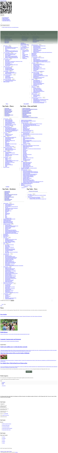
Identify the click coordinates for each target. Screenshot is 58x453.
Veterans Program (7, 65)
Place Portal (7, 156)
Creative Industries (23, 43)
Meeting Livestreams (8, 73)
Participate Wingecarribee (5, 425)
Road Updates (7, 245)
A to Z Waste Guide (8, 284)
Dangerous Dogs (7, 213)
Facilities (4, 136)
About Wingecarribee (8, 46)
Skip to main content (3, 0)
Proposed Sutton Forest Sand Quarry (28, 130)
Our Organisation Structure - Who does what (11, 47)
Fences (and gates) (7, 296)
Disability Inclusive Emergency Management (11, 233)
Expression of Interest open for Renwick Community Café (37, 198)
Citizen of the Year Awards (9, 134)
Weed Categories (35, 98)
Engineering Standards (26, 141)
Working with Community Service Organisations (12, 154)
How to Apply (7, 60)
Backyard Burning (7, 294)
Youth (6, 166)
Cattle (6, 212)
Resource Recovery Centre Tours (10, 288)
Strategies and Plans (8, 78)
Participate (4, 151)
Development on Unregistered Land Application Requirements (32, 148)
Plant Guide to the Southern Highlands (38, 77)
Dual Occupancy (25, 150)
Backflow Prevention (8, 267)
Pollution (32, 79)
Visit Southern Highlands (5, 426)
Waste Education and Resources (9, 264)
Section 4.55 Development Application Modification (30, 171)
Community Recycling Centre (9, 259)
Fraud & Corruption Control (9, 77)
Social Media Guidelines (8, 68)
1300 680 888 (6, 413)
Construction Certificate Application (28, 175)
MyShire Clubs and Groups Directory (10, 149)
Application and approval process (27, 51)
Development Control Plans (25, 134)
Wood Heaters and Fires (26, 160)
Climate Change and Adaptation (37, 90)
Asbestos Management (36, 80)
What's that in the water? (36, 95)
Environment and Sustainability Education (39, 68)
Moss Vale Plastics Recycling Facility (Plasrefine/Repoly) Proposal (32, 123)
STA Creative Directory (8, 123)
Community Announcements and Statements (34, 197)
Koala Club (35, 70)
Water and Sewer (5, 266)
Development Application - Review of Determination (30, 172)
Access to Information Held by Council (10, 53)
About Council (5, 45)
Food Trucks (25, 152)
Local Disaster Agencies (8, 131)
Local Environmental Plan (25, 168)
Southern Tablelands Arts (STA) (9, 122)
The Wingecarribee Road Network (10, 249)
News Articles (30, 194)
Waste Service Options (8, 255)
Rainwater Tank (25, 156)
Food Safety (7, 238)
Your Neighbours (5, 293)
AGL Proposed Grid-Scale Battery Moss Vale (29, 124)
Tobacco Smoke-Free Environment (10, 241)
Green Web (35, 58)
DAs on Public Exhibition (25, 121)
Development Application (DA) (27, 170)
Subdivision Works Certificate (27, 178)
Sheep (6, 217)
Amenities (23, 55)
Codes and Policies (8, 75)
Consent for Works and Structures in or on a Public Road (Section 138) (33, 181)
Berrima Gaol (25, 127)
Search (1, 300)
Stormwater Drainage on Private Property (29, 138)
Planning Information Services (27, 140)
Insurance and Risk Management (27, 56)
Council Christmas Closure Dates (8, 221)
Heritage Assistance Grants (27, 165)
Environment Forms (34, 55)
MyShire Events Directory (9, 148)
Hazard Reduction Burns (36, 46)
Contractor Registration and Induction (10, 80)
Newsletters (4, 438)
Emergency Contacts (8, 227)
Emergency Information (6, 224)
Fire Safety (24, 142)
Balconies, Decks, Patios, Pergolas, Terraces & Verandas (31, 145)
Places (7, 103)
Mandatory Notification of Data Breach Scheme (12, 57)
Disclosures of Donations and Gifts (10, 54)
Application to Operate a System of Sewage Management (31, 182)
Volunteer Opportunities (8, 155)
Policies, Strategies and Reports (7, 74)
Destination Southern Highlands (25, 44)
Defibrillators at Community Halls (10, 140)
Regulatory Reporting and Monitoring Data (11, 273)
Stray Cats (6, 207)
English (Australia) (10, 23)
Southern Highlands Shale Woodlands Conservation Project (41, 61)
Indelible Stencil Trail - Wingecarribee (10, 124)
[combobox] (5, 25)
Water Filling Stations (8, 274)
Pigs (5, 215)
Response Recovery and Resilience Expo (11, 130)
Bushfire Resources (36, 51)
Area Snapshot (24, 46)
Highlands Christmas (8, 158)
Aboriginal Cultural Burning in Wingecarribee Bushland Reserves (42, 52)
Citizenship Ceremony (8, 135)
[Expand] (10, 31)
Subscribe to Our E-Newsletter (9, 69)
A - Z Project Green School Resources (38, 71)
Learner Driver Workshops (9, 250)
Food (23, 52)
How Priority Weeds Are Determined (38, 102)
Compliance (7, 295)
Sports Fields (7, 144)
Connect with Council (6, 66)
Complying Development (26, 173)
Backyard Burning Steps (36, 81)
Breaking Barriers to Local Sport (9, 162)
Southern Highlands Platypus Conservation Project (40, 60)
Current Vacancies (7, 59)
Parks (6, 142)
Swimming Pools (7, 145)
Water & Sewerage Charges (9, 280)
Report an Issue (5, 236)
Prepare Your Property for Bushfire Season (39, 45)
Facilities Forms (7, 141)
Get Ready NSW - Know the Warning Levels (11, 225)
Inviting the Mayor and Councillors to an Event (12, 50)
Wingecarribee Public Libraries (9, 146)
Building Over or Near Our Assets (10, 268)
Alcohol (23, 53)
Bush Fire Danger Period (36, 47)
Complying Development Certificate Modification (30, 174)
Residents (7, 186)
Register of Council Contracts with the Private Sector (12, 56)
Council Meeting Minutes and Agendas (10, 72)
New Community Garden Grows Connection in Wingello (37, 195)
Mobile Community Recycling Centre (10, 262)
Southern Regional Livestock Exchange (10, 143)
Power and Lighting (25, 54)
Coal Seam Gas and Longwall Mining (38, 83)
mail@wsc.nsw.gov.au (5, 415)
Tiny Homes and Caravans (26, 159)
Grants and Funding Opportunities (10, 152)
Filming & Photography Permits (7, 222)
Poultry (6, 216)
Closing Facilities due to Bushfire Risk (10, 137)
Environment (36, 31)
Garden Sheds (25, 153)
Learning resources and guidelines (10, 286)
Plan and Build (26, 103)
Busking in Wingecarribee (9, 120)
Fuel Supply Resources (26, 126)
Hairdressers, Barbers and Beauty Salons (11, 239)
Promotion (23, 57)
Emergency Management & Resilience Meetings (12, 231)
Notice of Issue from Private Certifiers (28, 179)
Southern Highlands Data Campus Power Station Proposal (31, 125)
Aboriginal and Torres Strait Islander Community (12, 160)
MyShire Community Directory (7, 147)
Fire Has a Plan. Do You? (37, 50)
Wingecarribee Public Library (6, 429)
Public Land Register (6, 81)
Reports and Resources (36, 59)
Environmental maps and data (37, 78)
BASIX (24, 139)
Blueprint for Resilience (8, 127)
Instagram (3, 441)
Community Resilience (6, 126)
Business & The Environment (37, 82)
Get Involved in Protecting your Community (39, 48)
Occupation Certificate (26, 177)
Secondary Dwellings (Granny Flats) (28, 157)
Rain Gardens (25, 155)
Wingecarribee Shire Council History (10, 48)
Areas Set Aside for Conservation (38, 74)
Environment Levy (34, 54)
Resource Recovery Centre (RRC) (10, 263)
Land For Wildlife (35, 69)
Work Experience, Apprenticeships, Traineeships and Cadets (13, 61)
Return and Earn (7, 287)
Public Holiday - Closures (7, 242)
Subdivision (24, 158)
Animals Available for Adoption (9, 204)
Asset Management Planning (7, 219)
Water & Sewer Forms (8, 275)
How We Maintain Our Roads (9, 244)
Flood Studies (35, 96)
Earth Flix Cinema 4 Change (37, 63)
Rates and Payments (6, 235)
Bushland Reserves (34, 53)
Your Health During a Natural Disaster (10, 232)
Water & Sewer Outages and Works (8, 282)
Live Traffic (7, 251)
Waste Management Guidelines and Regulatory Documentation (14, 265)
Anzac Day (6, 133)
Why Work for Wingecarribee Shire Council (11, 64)
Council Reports (7, 76)
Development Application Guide (25, 132)
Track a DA (22, 184)
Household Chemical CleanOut (9, 261)
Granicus (16, 452)
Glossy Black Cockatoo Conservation (38, 57)
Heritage (22, 161)
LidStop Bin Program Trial (9, 291)
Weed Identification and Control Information (39, 100)
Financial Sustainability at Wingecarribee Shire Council (13, 51)
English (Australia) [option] (10, 27)
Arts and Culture (5, 118)
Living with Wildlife (36, 73)
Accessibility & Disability (8, 161)
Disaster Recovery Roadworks (9, 247)
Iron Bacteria (35, 85)
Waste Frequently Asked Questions (10, 256)
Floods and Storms (7, 228)
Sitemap (10, 451)
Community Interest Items (24, 122)
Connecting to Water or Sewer (9, 269)
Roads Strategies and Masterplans (10, 248)
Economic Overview (23, 45)
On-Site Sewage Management (9, 272)
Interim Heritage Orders (26, 164)
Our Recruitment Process (8, 63)
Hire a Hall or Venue (8, 139)
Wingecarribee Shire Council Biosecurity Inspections (40, 99)
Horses (6, 214)
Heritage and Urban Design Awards (28, 166)
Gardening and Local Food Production (38, 91)
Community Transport (8, 159)
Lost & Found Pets (8, 205)
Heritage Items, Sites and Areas (27, 162)
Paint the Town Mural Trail (9, 125)
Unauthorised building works (9, 298)
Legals (5, 451)
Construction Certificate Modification (28, 176)
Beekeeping (7, 211)
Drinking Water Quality (8, 281)
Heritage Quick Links (26, 167)
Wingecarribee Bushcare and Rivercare (38, 64)
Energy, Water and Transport (37, 89)
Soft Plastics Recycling (8, 260)
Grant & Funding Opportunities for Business (27, 47)
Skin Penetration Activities (9, 240)
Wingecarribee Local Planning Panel (26, 185)
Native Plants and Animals (35, 72)
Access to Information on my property (28, 137)
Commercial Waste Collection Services (10, 258)
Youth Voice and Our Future (37, 88)
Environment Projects (34, 56)
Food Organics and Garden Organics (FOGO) (11, 292)
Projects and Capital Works (7, 79)
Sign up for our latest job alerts (9, 62)
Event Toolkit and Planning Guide (27, 50)
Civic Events (5, 132)
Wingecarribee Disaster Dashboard (10, 226)
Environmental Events (36, 66)
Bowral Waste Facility (26, 129)
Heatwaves (6, 229)
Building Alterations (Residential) (27, 146)
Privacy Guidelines (8, 55)
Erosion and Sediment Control (37, 84)
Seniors (6, 165)
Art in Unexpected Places (8, 121)
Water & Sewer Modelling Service (10, 277)
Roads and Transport (6, 167)
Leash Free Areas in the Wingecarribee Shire (11, 206)
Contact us (26, 186)
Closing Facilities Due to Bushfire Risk (10, 128)
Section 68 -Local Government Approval (29, 180)
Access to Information (6, 52)
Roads (4, 243)
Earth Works (24, 151)
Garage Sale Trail (7, 285)
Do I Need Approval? (24, 144)
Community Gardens (36, 65)
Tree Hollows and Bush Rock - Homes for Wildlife (40, 75)
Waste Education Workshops (9, 290)
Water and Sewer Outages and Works (10, 276)
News (31, 186)
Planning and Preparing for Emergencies (11, 230)
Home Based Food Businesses (27, 154)
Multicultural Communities (9, 164)
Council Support (24, 58)
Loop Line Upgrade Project (27, 131)
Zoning (24, 136)
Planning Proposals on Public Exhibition (27, 183)
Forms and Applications (8, 67)
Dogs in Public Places (8, 210)
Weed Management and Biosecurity (36, 97)
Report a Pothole (7, 246)
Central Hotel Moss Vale (26, 128)
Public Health (5, 237)
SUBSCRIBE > (28, 371)
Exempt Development (26, 133)
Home (2, 304)
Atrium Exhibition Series (8, 119)
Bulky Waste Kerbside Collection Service (11, 257)
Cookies (7, 451)
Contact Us (23, 187)
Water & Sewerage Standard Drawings (10, 278)
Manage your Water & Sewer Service (10, 271)
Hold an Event (23, 49)
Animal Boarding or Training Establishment (11, 208)
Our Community (5, 157)
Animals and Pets (5, 203)
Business (24, 31)
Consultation (7, 153)
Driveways (24, 149)
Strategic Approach (23, 48)
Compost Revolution (8, 289)
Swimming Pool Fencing (26, 143)
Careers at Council (6, 58)
